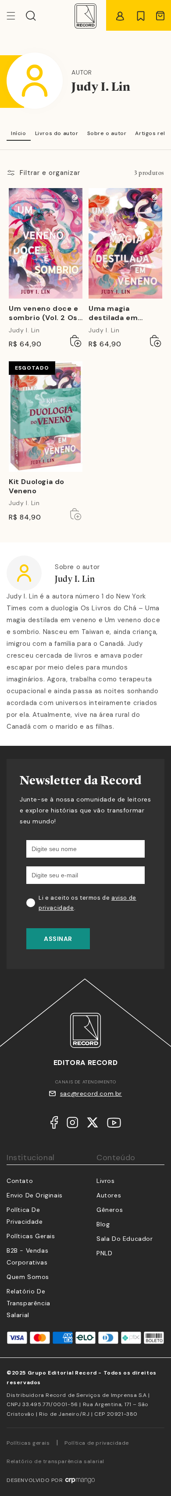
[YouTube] (114, 1125)
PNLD (104, 1253)
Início (18, 133)
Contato (20, 1181)
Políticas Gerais (31, 1236)
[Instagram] (72, 1124)
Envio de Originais (35, 1195)
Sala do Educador (124, 1239)
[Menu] (16, 15)
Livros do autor (56, 133)
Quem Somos (28, 1277)
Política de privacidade (96, 1442)
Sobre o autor (107, 133)
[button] (31, 15)
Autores (108, 1195)
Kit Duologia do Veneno (36, 486)
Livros (105, 1181)
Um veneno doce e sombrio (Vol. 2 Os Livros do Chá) (43, 313)
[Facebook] (54, 1124)
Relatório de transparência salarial (28, 1303)
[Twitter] (92, 1124)
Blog (103, 1224)
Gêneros (109, 1210)
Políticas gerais (28, 1442)
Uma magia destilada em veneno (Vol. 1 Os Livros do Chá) (120, 313)
